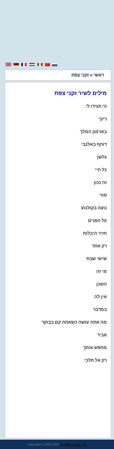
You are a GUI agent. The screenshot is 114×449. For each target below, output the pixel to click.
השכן (101, 284)
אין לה (100, 296)
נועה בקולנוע (94, 207)
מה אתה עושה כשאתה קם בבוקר (74, 322)
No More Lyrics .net (73, 444)
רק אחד (99, 246)
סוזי (103, 195)
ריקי (103, 119)
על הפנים (97, 220)
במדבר (100, 309)
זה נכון (100, 182)
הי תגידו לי (96, 106)
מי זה (101, 271)
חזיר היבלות (95, 233)
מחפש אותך (95, 347)
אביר (102, 334)
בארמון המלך (93, 131)
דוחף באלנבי (94, 144)
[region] (57, 31)
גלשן (102, 157)
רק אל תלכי (95, 360)
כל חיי (101, 169)
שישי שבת (96, 258)
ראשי (99, 75)
